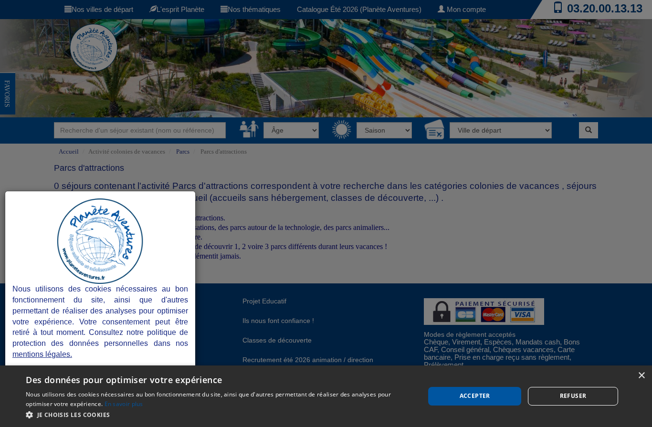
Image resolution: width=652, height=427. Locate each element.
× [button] (641, 375)
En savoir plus (124, 404)
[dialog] (326, 396)
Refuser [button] (573, 396)
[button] (219, 414)
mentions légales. (42, 354)
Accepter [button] (475, 396)
